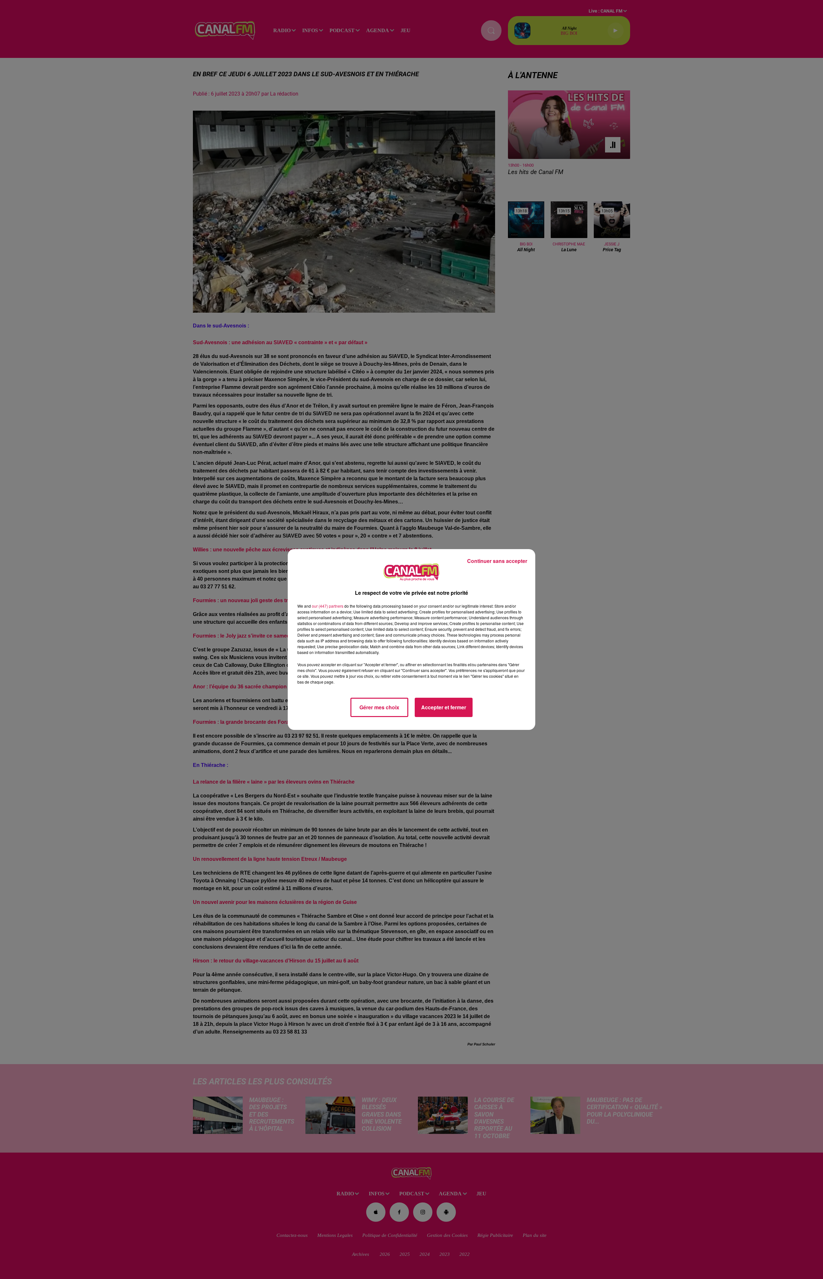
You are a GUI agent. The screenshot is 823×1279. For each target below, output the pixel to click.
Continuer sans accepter (497, 561)
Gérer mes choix (379, 707)
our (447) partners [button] (327, 606)
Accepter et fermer (443, 707)
